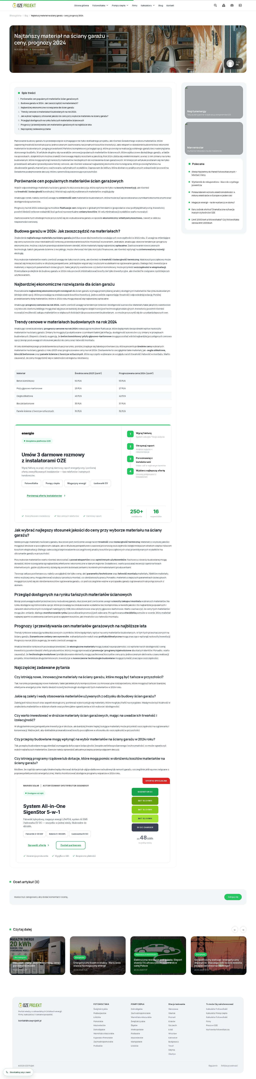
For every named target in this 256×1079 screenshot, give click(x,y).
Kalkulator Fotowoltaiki (216, 1009)
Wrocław (172, 1033)
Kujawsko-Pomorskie (103, 1037)
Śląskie (134, 1025)
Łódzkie (97, 1017)
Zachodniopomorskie (103, 1041)
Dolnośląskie (99, 1029)
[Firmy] (223, 5)
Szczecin (172, 1025)
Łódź (170, 1029)
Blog (161, 5)
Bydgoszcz (173, 1041)
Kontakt (170, 5)
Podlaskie (97, 1045)
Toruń (171, 1045)
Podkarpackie (99, 1013)
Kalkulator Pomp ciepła (216, 1013)
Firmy (134, 5)
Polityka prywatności (229, 1065)
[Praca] (232, 5)
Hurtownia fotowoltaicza (217, 1029)
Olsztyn (172, 1054)
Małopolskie (136, 1041)
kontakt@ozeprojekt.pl (29, 1020)
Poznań (172, 1017)
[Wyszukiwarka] (215, 5)
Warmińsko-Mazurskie (103, 1033)
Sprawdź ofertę (37, 845)
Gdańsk (171, 1013)
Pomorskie (98, 1021)
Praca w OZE (212, 1025)
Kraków (171, 1021)
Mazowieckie (99, 1025)
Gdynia (171, 1049)
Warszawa (173, 1009)
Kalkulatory (146, 5)
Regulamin (213, 1065)
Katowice (172, 1037)
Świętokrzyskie (100, 1009)
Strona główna (81, 5)
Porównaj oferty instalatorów (44, 495)
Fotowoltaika (98, 5)
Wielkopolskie (137, 1029)
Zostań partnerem (70, 845)
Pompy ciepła (118, 5)
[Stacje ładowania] (240, 5)
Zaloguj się (233, 897)
